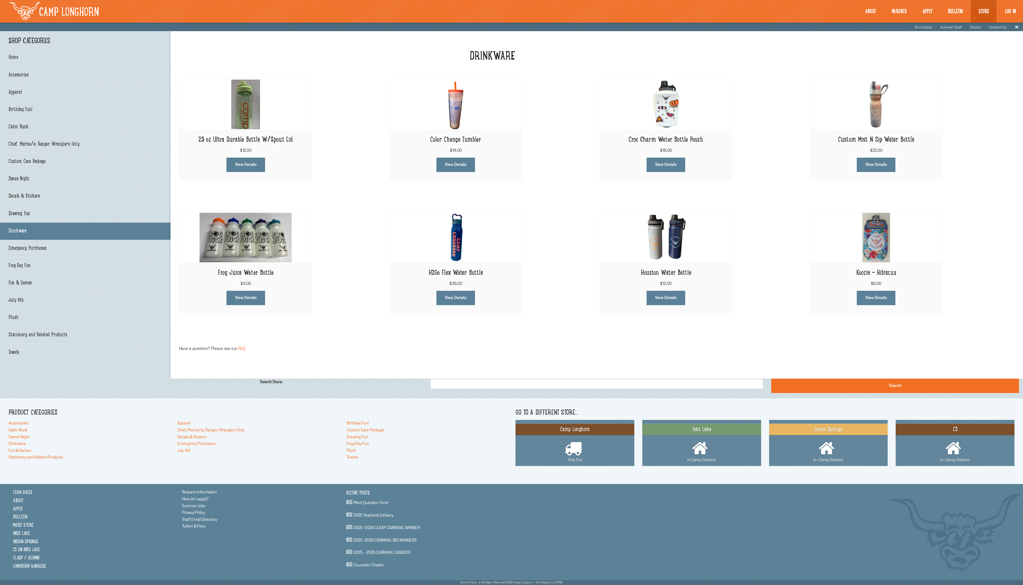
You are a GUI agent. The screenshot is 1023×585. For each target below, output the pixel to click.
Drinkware (17, 231)
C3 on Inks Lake (26, 550)
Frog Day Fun (20, 265)
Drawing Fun (19, 213)
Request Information (199, 492)
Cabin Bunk (19, 127)
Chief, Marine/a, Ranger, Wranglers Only (44, 144)
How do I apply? (195, 499)
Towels (14, 352)
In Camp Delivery (701, 445)
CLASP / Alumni (26, 558)
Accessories (19, 75)
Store (984, 11)
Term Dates (923, 27)
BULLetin (955, 11)
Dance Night (19, 179)
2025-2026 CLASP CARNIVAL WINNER (387, 527)
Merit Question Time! (371, 503)
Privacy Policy (193, 512)
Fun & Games (20, 283)
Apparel (15, 92)
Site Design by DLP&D (549, 582)
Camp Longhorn (69, 13)
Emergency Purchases (28, 248)
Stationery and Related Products (38, 335)
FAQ (241, 348)
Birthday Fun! (20, 109)
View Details (246, 164)
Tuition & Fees (193, 526)
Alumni (975, 27)
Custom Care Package (27, 161)
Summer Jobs (193, 506)
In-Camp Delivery (828, 445)
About (870, 11)
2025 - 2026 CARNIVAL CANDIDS (382, 552)
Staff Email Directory (199, 519)
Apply (927, 11)
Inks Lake (21, 533)
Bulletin (20, 517)
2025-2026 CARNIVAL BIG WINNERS (385, 540)
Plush (14, 317)
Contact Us (997, 27)
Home (13, 57)
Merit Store (23, 525)
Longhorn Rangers (29, 566)
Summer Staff (951, 27)
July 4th (16, 300)
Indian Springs (25, 542)
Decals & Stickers (24, 196)
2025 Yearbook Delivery (373, 515)
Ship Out (575, 445)
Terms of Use (468, 582)
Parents (899, 11)
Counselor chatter (369, 565)
